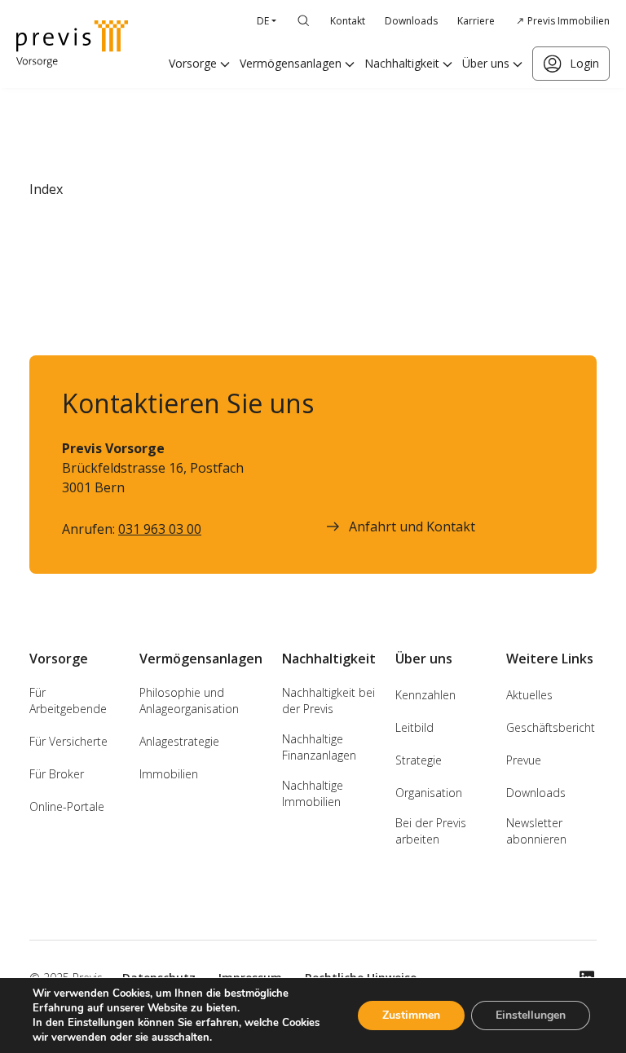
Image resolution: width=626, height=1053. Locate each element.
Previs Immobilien (568, 21)
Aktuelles (529, 695)
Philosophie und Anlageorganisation (189, 700)
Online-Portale (66, 806)
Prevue (523, 760)
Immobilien (168, 774)
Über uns (485, 63)
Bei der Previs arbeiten (430, 831)
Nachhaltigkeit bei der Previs (328, 700)
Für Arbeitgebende (68, 700)
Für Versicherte (68, 741)
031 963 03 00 (159, 529)
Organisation (428, 792)
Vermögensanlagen (291, 63)
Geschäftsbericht (550, 727)
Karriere (476, 21)
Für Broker (56, 774)
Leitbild (414, 727)
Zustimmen (411, 1015)
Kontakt (347, 21)
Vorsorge (193, 63)
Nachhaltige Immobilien (312, 793)
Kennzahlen (425, 695)
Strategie (418, 760)
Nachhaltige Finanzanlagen (319, 747)
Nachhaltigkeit (401, 63)
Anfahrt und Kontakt (412, 526)
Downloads (411, 21)
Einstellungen (531, 1015)
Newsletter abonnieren (536, 831)
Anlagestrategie (179, 741)
